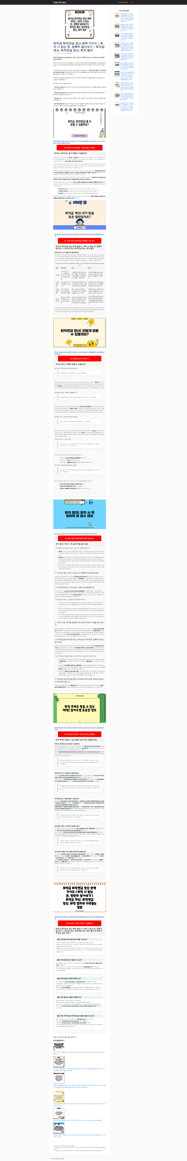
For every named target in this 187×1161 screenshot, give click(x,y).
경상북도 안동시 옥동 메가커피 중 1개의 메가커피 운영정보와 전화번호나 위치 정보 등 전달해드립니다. (127, 27)
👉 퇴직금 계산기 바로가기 (79, 358)
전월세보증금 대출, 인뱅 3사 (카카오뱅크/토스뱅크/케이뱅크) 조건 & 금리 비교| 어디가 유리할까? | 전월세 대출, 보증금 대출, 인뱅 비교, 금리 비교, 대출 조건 (79, 1086)
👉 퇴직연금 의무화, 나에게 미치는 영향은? (79, 734)
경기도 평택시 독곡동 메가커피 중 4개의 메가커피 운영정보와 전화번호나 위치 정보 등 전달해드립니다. (127, 36)
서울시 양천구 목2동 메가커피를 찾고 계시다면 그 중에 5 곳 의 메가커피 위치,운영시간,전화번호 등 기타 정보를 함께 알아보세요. (127, 17)
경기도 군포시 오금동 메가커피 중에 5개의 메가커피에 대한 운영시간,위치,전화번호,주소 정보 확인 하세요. (127, 56)
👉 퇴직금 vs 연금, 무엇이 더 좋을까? (79, 923)
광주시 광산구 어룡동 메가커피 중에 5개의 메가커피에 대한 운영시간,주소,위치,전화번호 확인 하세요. (79, 1053)
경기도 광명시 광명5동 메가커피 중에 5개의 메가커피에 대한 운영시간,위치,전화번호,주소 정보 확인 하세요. (127, 96)
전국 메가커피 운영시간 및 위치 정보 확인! (64, 1146)
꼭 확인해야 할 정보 (123, 2)
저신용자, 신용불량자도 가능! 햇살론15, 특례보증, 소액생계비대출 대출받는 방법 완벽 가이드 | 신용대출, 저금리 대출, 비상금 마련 (79, 1069)
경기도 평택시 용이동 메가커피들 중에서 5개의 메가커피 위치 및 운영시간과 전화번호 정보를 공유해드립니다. (127, 66)
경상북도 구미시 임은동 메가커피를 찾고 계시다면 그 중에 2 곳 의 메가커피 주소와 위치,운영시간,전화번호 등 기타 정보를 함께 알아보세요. (127, 46)
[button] (132, 2)
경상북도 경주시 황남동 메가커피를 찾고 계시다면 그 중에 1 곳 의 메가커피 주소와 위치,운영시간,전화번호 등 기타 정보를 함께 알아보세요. (127, 106)
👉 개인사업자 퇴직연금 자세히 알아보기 (79, 538)
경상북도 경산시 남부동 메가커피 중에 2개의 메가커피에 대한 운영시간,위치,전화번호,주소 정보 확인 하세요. (79, 1136)
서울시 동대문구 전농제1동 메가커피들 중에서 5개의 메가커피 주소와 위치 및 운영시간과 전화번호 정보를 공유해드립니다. (127, 86)
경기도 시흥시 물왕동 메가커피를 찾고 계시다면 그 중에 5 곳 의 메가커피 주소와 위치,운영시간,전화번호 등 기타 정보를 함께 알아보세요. (127, 75)
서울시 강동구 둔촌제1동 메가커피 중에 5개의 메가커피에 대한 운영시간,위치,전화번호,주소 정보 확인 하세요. (79, 1104)
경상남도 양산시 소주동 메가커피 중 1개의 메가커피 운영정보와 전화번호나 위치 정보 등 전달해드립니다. (79, 1150)
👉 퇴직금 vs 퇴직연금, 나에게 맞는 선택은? (79, 147)
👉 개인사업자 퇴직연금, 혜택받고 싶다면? (79, 241)
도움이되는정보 (59, 2)
